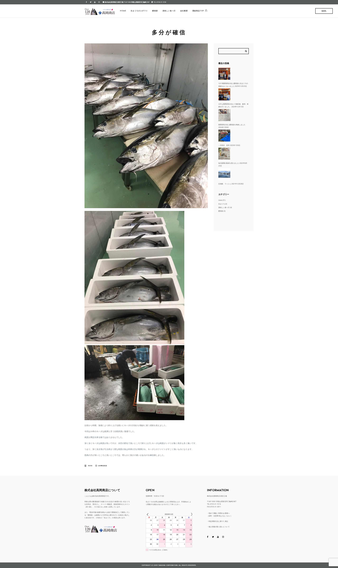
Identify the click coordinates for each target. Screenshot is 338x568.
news (90, 465)
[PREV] (148, 514)
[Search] (246, 51)
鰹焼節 (155, 11)
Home (123, 11)
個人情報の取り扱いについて (219, 527)
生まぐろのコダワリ (139, 11)
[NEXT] (189, 514)
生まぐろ (221, 204)
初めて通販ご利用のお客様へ (219, 513)
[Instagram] (99, 2)
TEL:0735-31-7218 (159, 2)
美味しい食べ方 (169, 11)
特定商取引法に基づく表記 (218, 521)
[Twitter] (90, 2)
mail (324, 11)
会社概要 (184, 11)
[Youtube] (94, 2)
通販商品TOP (198, 11)
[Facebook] (86, 2)
